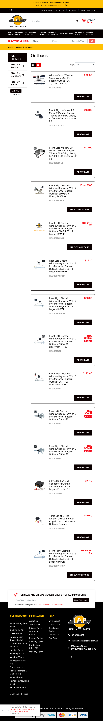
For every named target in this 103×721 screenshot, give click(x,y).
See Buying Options (79, 209)
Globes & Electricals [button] (53, 34)
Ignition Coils (16, 650)
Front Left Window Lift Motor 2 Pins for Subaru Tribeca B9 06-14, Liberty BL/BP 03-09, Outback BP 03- (62, 153)
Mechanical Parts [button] (80, 34)
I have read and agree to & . (39, 605)
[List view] (38, 65)
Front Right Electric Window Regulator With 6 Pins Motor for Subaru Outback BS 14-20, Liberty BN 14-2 (62, 379)
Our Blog (53, 638)
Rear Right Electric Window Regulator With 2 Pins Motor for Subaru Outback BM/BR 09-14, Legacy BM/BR (62, 303)
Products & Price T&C (34, 646)
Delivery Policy (36, 651)
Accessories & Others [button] (30, 34)
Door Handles (16, 667)
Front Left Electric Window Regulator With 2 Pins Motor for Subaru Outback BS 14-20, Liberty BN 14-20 (62, 341)
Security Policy (36, 641)
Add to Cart (83, 97)
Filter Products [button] (16, 57)
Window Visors (17, 657)
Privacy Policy (57, 605)
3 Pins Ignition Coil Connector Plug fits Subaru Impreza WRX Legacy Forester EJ (60, 485)
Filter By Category (16, 74)
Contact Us (46, 10)
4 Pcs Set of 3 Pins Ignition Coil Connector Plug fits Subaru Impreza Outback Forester (62, 520)
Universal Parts (19, 34)
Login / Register (88, 10)
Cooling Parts (16, 630)
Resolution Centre (54, 629)
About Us (60, 10)
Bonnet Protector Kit (18, 662)
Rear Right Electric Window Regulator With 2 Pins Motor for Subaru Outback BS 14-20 (62, 450)
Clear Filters (16, 94)
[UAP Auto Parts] (17, 21)
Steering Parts (17, 653)
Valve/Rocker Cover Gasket (16, 638)
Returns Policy (36, 638)
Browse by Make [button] (89, 34)
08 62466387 (78, 635)
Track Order (54, 624)
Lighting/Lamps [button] (66, 34)
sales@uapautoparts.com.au (85, 641)
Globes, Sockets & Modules (18, 645)
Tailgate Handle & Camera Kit (18, 672)
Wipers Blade (16, 677)
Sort (72, 65)
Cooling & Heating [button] (42, 34)
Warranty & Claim (34, 633)
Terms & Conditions (42, 605)
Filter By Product (15, 66)
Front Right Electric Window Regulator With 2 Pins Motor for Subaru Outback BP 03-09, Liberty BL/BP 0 (62, 191)
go (91, 41)
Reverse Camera (18, 687)
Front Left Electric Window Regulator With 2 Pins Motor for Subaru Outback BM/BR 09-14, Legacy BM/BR (62, 228)
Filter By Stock (15, 83)
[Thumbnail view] (33, 65)
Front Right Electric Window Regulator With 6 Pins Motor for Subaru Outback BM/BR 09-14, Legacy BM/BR (62, 556)
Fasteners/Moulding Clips (19, 682)
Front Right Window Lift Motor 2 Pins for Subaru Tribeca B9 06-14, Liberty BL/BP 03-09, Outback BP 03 (62, 115)
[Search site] (77, 21)
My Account (54, 621)
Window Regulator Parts (19, 625)
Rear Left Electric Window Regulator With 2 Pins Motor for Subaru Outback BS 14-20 (62, 415)
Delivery (72, 10)
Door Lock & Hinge (19, 694)
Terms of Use (35, 624)
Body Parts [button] (10, 34)
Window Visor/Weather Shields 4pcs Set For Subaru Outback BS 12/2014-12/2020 (61, 79)
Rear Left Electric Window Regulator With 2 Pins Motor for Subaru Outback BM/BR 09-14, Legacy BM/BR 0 (62, 266)
